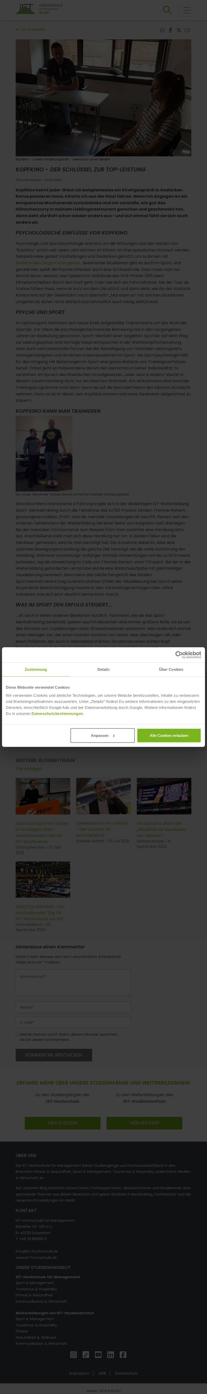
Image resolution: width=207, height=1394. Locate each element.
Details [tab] (103, 669)
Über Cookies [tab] (171, 669)
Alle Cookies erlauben (169, 735)
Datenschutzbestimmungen (57, 713)
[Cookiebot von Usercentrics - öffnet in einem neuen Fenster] (179, 655)
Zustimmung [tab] (36, 669)
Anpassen (100, 735)
